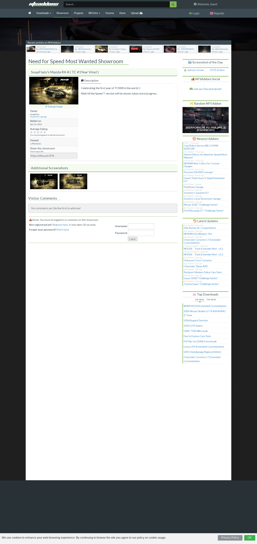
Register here (60, 224)
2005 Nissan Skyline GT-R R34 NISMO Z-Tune (205, 313)
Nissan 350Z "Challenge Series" (201, 204)
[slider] (38, 132)
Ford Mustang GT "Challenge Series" (204, 210)
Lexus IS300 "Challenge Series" (201, 278)
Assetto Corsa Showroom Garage (202, 198)
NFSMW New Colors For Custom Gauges (201, 165)
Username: (121, 226)
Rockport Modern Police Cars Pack (203, 272)
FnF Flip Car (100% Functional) (200, 341)
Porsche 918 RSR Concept (198, 172)
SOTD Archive (217, 70)
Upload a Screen (195, 70)
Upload (135, 13)
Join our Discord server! (207, 88)
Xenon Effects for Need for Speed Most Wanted (205, 156)
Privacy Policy (230, 537)
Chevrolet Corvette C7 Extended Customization (202, 241)
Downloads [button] (43, 13)
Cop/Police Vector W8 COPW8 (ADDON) (201, 147)
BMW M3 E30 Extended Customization (205, 305)
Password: (121, 232)
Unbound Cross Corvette (198, 260)
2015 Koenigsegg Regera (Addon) (202, 351)
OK (250, 537)
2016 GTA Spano (193, 325)
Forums (110, 13)
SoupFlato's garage (38, 117)
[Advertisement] (206, 423)
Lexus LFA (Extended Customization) (204, 346)
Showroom (62, 13)
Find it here (62, 229)
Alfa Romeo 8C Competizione (200, 227)
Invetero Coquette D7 (196, 192)
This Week (199, 299)
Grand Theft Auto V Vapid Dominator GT (204, 179)
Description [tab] (91, 80)
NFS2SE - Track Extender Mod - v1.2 (203, 248)
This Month (211, 299)
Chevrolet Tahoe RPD (196, 266)
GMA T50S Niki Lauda (196, 330)
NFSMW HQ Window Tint (198, 233)
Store (122, 13)
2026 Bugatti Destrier (196, 320)
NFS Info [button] (93, 13)
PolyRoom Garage (194, 186)
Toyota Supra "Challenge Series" (201, 283)
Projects (78, 13)
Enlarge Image (55, 106)
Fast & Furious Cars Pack (197, 336)
